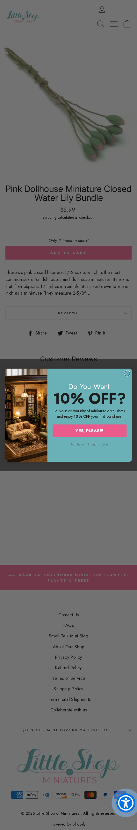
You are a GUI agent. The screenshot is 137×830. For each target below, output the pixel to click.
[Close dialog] (127, 373)
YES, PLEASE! (90, 430)
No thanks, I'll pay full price (89, 444)
